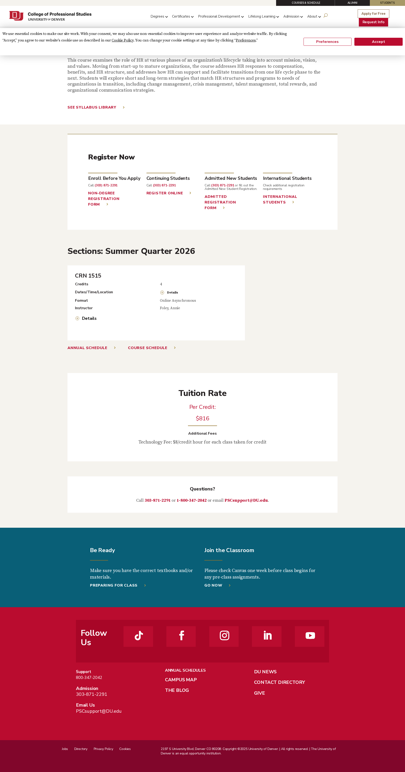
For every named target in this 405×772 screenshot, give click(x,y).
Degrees (157, 16)
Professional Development (219, 16)
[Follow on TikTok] (139, 635)
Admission (291, 16)
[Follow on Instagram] (224, 635)
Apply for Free (373, 13)
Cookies (125, 749)
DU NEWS (265, 672)
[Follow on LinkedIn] (267, 635)
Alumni (352, 3)
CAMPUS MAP (181, 680)
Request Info (374, 22)
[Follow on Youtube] (310, 635)
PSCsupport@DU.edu (246, 500)
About (312, 16)
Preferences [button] (246, 40)
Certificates (181, 16)
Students (387, 3)
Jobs (65, 749)
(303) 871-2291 (106, 185)
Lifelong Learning (261, 16)
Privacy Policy (103, 749)
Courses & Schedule (306, 3)
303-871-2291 (158, 500)
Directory (80, 749)
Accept (378, 41)
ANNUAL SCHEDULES (185, 670)
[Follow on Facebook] (181, 635)
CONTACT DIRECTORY (279, 682)
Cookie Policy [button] (122, 40)
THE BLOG (177, 690)
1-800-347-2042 (192, 500)
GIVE (259, 693)
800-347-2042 (89, 677)
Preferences (327, 41)
